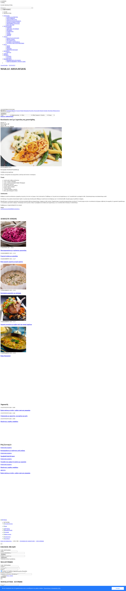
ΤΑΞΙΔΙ (8, 32)
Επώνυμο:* (3, 568)
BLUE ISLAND (10, 25)
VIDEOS (6, 53)
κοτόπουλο (3, 209)
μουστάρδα (8, 209)
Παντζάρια (50, 110)
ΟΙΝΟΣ (8, 45)
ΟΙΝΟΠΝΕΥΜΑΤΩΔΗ (12, 49)
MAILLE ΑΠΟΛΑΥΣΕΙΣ (7, 116)
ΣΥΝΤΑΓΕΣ (6, 15)
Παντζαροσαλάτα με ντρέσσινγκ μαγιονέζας (13, 250)
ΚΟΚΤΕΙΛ (9, 48)
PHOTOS (8, 52)
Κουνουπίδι (37, 110)
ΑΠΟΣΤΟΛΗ (3, 557)
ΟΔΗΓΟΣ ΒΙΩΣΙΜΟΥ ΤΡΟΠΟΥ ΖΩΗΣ (16, 61)
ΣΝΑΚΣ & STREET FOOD (13, 22)
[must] (5, 526)
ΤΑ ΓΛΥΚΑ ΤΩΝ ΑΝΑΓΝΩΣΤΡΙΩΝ (15, 43)
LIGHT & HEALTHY (11, 19)
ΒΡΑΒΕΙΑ (6, 55)
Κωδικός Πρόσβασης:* (6, 572)
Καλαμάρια (26, 110)
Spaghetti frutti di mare (8, 456)
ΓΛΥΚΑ (5, 36)
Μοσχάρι (14, 110)
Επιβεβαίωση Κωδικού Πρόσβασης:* (9, 574)
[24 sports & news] (8, 523)
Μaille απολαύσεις (15, 209)
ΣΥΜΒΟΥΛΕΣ (9, 31)
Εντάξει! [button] (118, 588)
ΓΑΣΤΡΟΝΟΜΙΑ (8, 26)
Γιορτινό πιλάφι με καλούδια (9, 256)
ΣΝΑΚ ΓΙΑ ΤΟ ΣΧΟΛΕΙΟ (12, 38)
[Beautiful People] (8, 530)
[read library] (7, 538)
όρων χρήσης (10, 575)
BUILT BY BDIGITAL (6, 541)
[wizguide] (6, 532)
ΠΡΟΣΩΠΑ (9, 30)
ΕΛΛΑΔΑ (8, 57)
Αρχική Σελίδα (4, 65)
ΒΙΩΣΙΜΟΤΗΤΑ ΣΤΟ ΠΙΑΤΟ (13, 60)
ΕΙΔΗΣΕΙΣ (9, 27)
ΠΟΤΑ (5, 44)
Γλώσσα (18, 110)
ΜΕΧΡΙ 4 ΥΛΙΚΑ (10, 39)
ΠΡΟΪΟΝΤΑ (7, 51)
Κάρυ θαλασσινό (5, 356)
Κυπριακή (9, 110)
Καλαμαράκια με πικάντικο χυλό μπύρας (13, 450)
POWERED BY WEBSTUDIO (27, 541)
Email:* (2, 569)
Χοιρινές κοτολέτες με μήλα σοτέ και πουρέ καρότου (16, 324)
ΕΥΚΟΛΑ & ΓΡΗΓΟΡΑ (12, 17)
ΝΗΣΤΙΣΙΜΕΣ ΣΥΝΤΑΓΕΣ (13, 23)
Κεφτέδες (31, 110)
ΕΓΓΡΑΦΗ (3, 577)
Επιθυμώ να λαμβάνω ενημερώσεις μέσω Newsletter (14, 571)
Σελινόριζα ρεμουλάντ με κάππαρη (11, 293)
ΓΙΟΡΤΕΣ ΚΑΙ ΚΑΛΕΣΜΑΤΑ (13, 21)
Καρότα (42, 110)
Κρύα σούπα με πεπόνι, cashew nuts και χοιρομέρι (15, 410)
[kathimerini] (7, 528)
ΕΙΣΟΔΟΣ (3, 554)
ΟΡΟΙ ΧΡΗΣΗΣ (40, 541)
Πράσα (22, 110)
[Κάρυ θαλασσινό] (13, 351)
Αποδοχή (7, 575)
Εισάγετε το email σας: (6, 556)
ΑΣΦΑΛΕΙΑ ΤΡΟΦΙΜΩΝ (12, 28)
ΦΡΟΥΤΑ (3, 470)
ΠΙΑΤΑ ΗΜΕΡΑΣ (10, 18)
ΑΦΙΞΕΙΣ (8, 35)
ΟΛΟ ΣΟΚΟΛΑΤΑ (10, 40)
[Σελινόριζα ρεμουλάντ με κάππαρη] (13, 289)
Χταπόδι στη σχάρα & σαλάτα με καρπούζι (13, 462)
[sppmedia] (4, 519)
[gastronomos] (7, 536)
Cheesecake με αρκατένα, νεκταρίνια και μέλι (14, 416)
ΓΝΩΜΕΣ (8, 34)
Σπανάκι (46, 110)
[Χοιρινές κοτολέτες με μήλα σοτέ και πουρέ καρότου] (13, 320)
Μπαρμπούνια (56, 110)
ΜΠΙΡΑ (8, 47)
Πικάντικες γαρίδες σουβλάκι (9, 421)
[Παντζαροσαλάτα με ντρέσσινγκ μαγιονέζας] (13, 246)
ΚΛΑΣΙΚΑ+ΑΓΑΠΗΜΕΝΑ (13, 42)
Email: (2, 551)
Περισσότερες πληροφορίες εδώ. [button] (52, 588)
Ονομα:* (3, 566)
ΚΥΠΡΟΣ (8, 56)
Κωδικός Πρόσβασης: (6, 553)
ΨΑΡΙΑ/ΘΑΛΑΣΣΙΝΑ (6, 447)
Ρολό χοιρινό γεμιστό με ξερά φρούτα (12, 261)
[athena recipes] (7, 534)
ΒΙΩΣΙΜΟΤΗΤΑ (8, 59)
